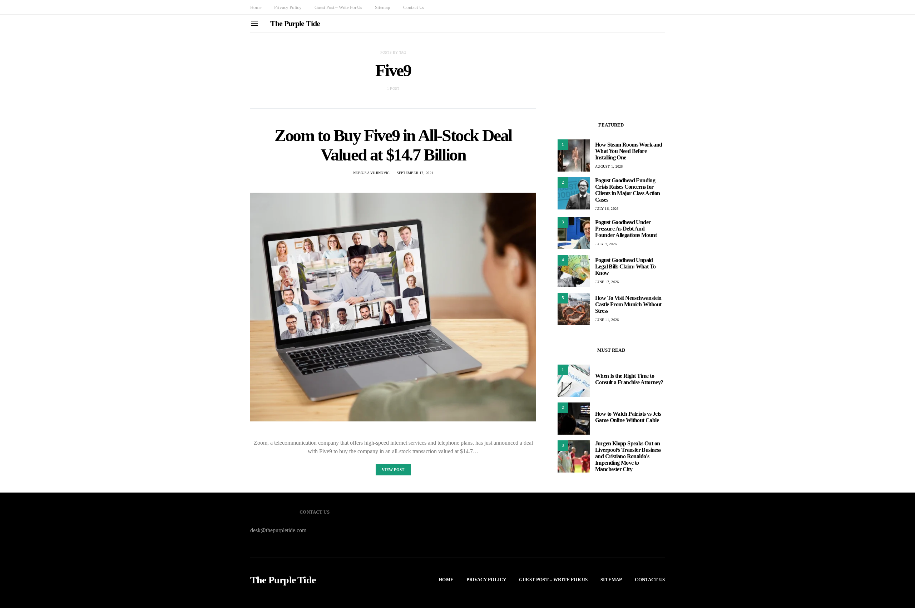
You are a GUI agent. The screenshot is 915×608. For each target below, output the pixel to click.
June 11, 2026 (607, 320)
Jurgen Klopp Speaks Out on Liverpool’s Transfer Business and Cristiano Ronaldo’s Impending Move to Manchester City (628, 456)
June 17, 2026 (607, 282)
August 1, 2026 (609, 166)
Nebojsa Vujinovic (371, 173)
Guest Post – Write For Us (338, 7)
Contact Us (413, 7)
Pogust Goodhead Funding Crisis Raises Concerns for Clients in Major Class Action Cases (627, 190)
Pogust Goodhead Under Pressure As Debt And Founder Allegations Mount (626, 228)
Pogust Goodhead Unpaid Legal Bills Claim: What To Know (625, 266)
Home (255, 7)
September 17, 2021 (415, 173)
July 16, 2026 (606, 209)
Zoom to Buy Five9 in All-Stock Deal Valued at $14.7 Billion (393, 145)
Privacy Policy (288, 7)
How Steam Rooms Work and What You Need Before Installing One (628, 151)
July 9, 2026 (606, 244)
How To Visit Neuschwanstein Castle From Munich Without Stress (628, 304)
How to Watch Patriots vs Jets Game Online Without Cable (628, 417)
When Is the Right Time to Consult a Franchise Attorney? (629, 379)
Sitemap (382, 7)
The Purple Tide (295, 23)
